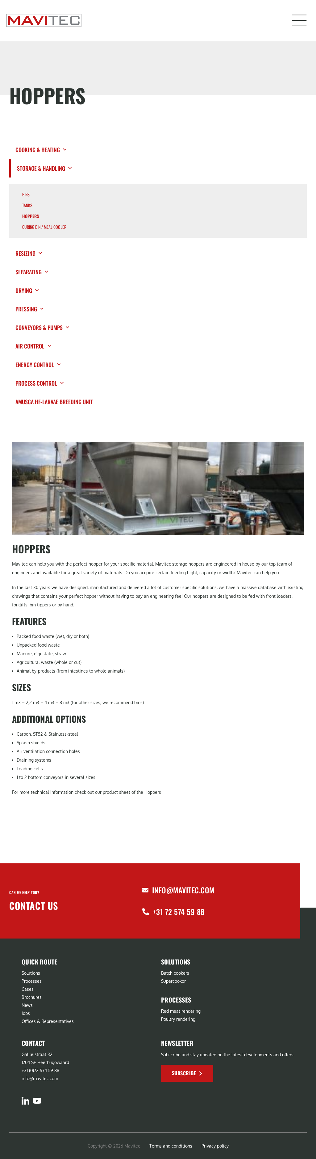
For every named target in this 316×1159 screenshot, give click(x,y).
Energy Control (34, 365)
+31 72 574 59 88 (179, 911)
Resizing (25, 253)
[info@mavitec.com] (145, 890)
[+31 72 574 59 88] (145, 911)
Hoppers (30, 216)
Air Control (29, 346)
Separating (28, 272)
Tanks (27, 205)
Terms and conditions (170, 1145)
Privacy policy (215, 1145)
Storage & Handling (41, 168)
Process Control (36, 383)
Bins (26, 194)
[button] (299, 20)
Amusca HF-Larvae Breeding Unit (54, 402)
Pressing (26, 309)
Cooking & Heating (37, 150)
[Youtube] (37, 1101)
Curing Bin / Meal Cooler (44, 227)
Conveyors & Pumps (39, 327)
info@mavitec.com (183, 890)
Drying (23, 290)
